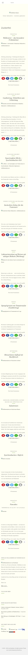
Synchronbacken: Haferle (13, 455)
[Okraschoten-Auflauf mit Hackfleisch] (13, 365)
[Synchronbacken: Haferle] (13, 463)
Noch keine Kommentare (13, 85)
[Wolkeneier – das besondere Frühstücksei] (13, 48)
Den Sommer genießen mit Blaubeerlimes (10, 611)
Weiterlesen (13, 81)
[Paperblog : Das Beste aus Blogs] (21, 629)
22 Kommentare (13, 192)
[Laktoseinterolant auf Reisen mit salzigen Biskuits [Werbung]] (13, 265)
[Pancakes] (13, 516)
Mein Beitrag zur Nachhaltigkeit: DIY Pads (10, 616)
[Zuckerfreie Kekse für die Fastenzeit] (13, 216)
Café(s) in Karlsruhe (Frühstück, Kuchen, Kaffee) (12, 607)
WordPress (19, 650)
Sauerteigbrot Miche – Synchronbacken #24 (13, 159)
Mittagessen (13, 351)
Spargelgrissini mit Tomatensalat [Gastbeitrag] (13, 307)
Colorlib (10, 650)
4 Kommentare (13, 145)
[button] (3, 78)
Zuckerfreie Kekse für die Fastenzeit (13, 206)
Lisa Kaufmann (21, 507)
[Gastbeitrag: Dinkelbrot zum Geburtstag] (13, 108)
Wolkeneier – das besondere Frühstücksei (13, 39)
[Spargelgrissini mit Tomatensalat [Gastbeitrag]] (13, 316)
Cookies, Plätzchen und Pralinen (13, 201)
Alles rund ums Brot (13, 94)
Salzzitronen (13, 406)
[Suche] (26, 2)
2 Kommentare (13, 241)
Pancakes (13, 504)
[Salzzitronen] (13, 414)
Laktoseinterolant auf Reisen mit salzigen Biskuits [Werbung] (13, 255)
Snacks (13, 250)
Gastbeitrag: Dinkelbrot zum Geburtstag (13, 99)
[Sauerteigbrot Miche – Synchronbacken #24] (13, 169)
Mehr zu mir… (4, 586)
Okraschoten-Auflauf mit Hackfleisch (13, 356)
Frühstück (13, 34)
